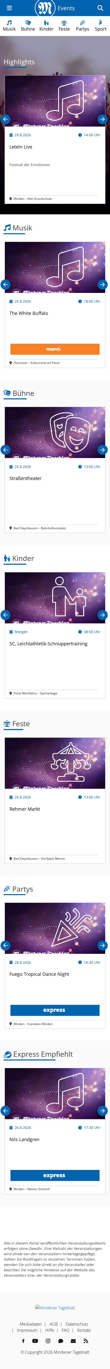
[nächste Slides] (102, 119)
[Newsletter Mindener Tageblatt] (73, 1341)
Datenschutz (77, 1324)
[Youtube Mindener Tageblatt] (35, 1341)
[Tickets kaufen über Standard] (55, 349)
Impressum (27, 1330)
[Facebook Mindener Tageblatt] (23, 1341)
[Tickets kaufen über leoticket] (55, 1175)
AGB (54, 1324)
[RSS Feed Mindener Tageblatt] (86, 1341)
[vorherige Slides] (6, 119)
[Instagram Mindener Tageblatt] (48, 1341)
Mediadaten (31, 1324)
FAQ (65, 1330)
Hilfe (49, 1330)
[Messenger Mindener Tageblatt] (60, 1341)
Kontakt (84, 1330)
